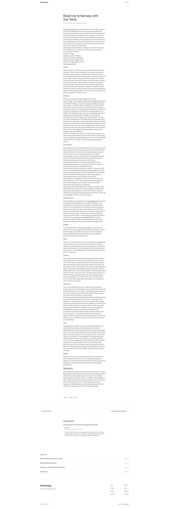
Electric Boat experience (48, 463)
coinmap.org (101, 242)
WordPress (126, 504)
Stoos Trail (43, 472)
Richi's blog (44, 2)
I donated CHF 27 (87, 217)
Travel (79, 23)
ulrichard (69, 23)
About (127, 2)
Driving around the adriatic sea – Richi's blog (73, 429)
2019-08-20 (66, 427)
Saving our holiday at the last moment (52, 467)
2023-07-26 (126, 471)
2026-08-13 (126, 458)
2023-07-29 (126, 467)
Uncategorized (84, 23)
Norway (70, 397)
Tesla (76, 23)
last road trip (70, 29)
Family (73, 23)
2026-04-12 (126, 463)
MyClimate (92, 201)
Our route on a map (69, 64)
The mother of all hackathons (119, 411)
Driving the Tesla (46, 411)
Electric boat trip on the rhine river (51, 458)
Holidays (65, 397)
